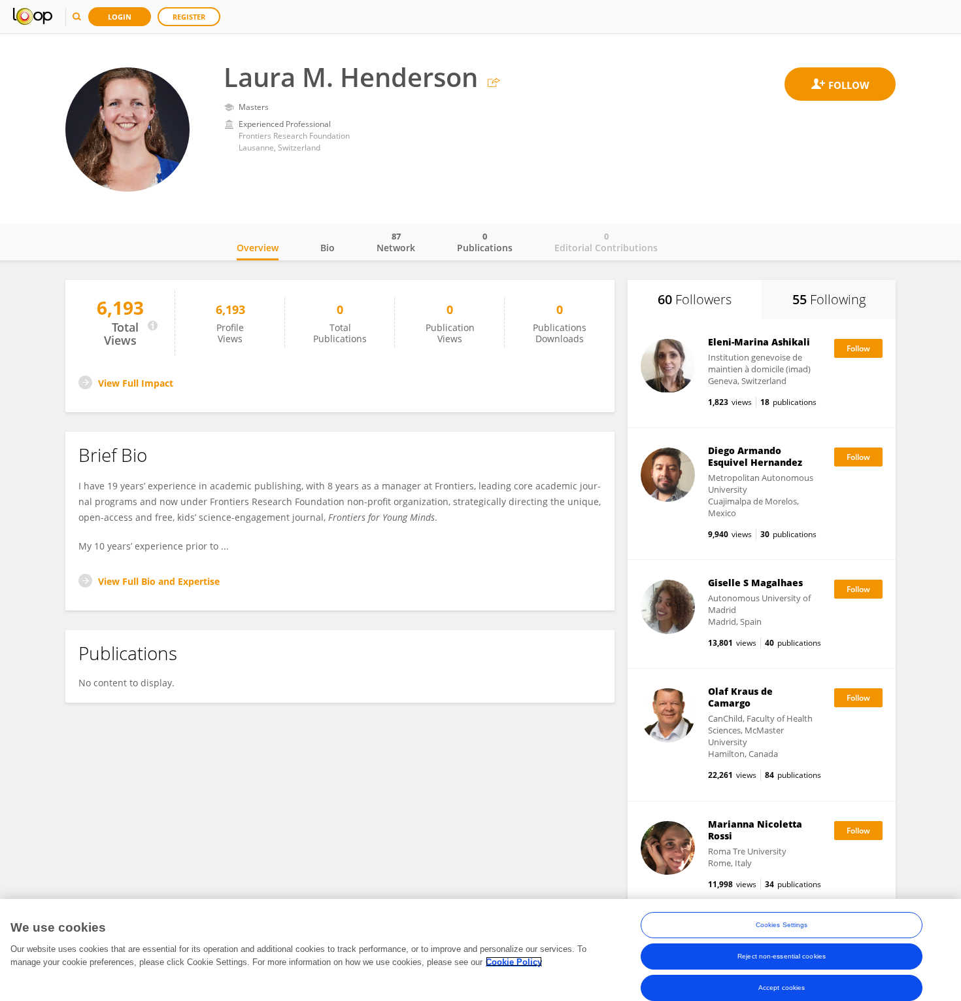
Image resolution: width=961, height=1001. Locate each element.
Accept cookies (781, 987)
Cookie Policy (514, 961)
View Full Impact (135, 383)
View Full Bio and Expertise (159, 581)
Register (189, 17)
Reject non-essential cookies (781, 956)
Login (119, 17)
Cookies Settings (782, 924)
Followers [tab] (695, 299)
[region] (480, 950)
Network (396, 242)
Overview (257, 247)
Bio (327, 247)
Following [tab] (829, 299)
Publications (485, 242)
